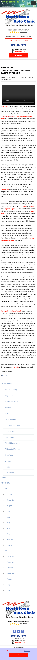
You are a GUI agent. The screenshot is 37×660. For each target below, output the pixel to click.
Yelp (22, 631)
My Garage (18, 55)
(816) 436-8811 (20, 51)
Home (3, 67)
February (10, 540)
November (10, 562)
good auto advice (9, 116)
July (8, 511)
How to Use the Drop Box (18, 40)
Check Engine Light (12, 425)
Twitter (18, 631)
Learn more (27, 651)
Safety (10, 371)
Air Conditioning (11, 389)
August (9, 506)
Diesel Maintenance (12, 443)
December (10, 556)
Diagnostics (9, 437)
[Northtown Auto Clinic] (18, 27)
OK (18, 655)
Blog (10, 67)
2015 (6, 489)
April (8, 528)
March (9, 534)
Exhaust (8, 461)
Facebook (14, 631)
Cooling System (11, 431)
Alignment (9, 395)
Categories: (6, 383)
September (10, 500)
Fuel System (10, 473)
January (10, 545)
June (8, 517)
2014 (6, 551)
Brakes (7, 413)
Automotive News (12, 401)
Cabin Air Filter (10, 419)
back (4, 375)
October (10, 494)
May (8, 523)
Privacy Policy (21, 647)
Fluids (7, 467)
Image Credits (15, 647)
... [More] (3, 478)
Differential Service (12, 449)
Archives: (5, 483)
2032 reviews (23, 32)
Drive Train (9, 455)
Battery (8, 407)
